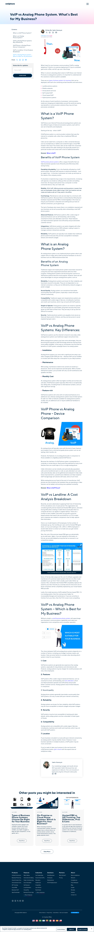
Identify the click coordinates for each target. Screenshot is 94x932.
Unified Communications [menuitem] (17, 875)
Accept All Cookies (82, 929)
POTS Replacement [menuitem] (52, 882)
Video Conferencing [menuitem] (29, 880)
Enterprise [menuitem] (49, 877)
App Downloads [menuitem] (16, 892)
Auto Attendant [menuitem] (27, 882)
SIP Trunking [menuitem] (15, 885)
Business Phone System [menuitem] (17, 877)
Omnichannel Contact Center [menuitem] (17, 882)
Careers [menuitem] (73, 892)
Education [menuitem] (37, 880)
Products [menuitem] (15, 872)
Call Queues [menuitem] (27, 885)
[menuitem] (28, 895)
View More (47, 852)
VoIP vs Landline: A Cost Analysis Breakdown (23, 51)
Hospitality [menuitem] (38, 885)
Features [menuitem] (26, 872)
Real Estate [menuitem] (38, 890)
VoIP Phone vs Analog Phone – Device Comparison (22, 46)
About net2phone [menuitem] (75, 875)
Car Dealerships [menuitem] (39, 875)
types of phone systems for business (60, 80)
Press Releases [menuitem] (74, 882)
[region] (47, 929)
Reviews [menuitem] (73, 890)
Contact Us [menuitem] (73, 895)
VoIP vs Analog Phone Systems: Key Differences (22, 41)
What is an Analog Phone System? (18, 37)
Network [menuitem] (73, 877)
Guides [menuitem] (72, 887)
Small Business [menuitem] (50, 875)
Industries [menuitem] (38, 872)
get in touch (57, 749)
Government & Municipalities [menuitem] (40, 877)
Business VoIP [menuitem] (15, 890)
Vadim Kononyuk (57, 30)
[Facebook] (15, 901)
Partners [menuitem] (62, 872)
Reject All (71, 929)
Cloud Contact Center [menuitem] (17, 880)
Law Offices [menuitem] (38, 887)
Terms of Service (42, 912)
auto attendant (69, 681)
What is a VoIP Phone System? (22, 33)
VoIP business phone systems (50, 162)
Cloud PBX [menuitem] (14, 887)
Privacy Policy (49, 912)
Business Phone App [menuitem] (29, 892)
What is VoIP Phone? (53, 488)
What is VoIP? (51, 153)
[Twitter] (17, 901)
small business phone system (61, 618)
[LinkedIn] (13, 901)
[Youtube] (20, 901)
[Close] (91, 928)
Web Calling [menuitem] (27, 875)
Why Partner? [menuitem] (62, 875)
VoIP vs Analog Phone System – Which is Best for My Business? (22, 55)
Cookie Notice (56, 912)
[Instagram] (23, 901)
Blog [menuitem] (72, 885)
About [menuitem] (73, 872)
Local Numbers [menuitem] (27, 887)
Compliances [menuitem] (74, 880)
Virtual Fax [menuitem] (26, 890)
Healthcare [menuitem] (38, 882)
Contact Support (75, 912)
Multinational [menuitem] (50, 880)
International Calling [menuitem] (29, 877)
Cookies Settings (61, 929)
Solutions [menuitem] (50, 872)
